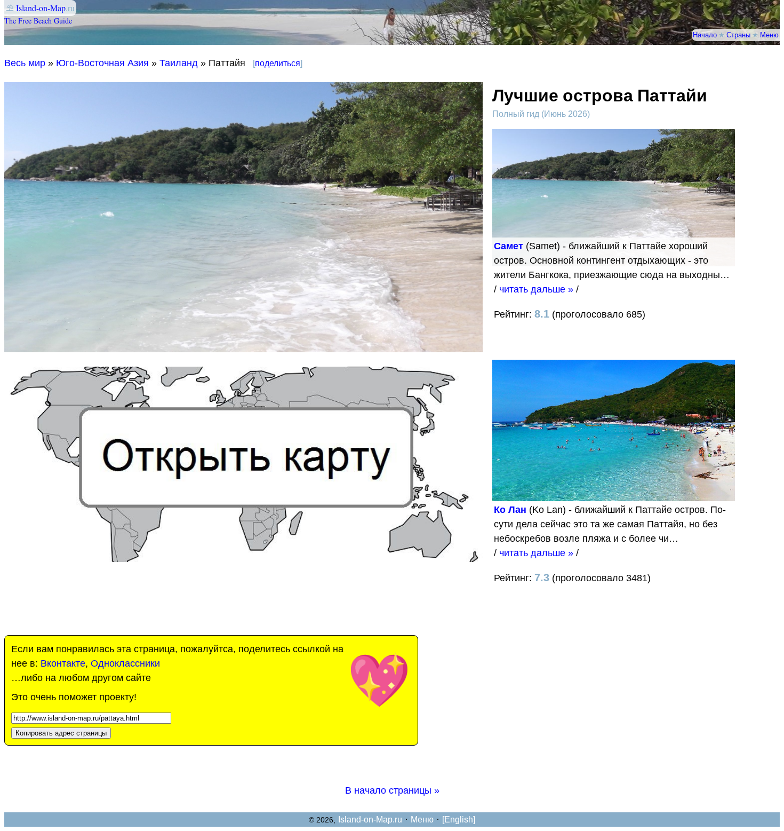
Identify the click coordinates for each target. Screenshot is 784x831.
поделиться (277, 63)
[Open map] (243, 558)
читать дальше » (536, 289)
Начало (705, 34)
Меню (769, 34)
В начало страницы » (392, 790)
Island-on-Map (41, 7)
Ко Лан (510, 509)
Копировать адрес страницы (61, 733)
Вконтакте (63, 663)
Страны (738, 34)
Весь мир (24, 63)
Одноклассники (125, 663)
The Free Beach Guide (38, 20)
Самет (508, 246)
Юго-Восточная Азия (102, 63)
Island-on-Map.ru (370, 819)
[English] (458, 819)
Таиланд (178, 63)
